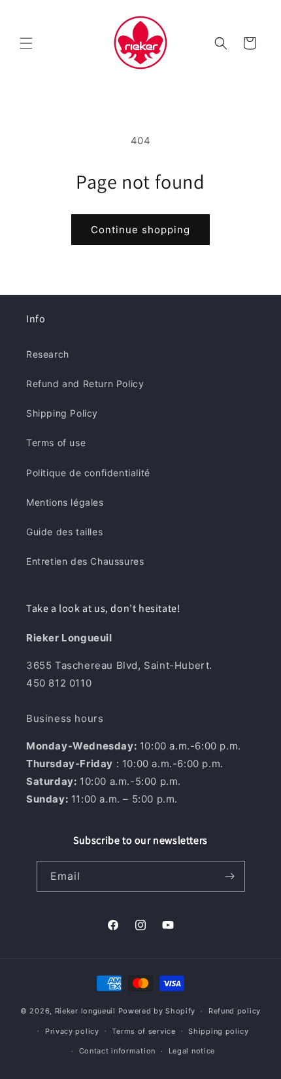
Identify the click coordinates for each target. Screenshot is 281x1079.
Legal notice (192, 1050)
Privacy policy (72, 1031)
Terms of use (56, 442)
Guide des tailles (64, 531)
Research (47, 354)
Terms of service (143, 1031)
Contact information (117, 1050)
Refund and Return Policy (85, 383)
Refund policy (234, 1010)
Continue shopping (140, 229)
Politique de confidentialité (88, 472)
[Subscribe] (230, 876)
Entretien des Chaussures (85, 561)
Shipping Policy (62, 413)
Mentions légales (65, 502)
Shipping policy (218, 1031)
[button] (26, 43)
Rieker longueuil (85, 1010)
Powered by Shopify (157, 1010)
